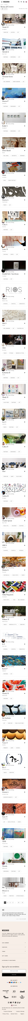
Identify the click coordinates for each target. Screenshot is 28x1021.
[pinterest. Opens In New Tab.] (13, 1002)
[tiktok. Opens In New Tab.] (19, 1002)
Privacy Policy (6, 1013)
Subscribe (14, 974)
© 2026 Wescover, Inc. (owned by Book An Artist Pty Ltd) (13, 1008)
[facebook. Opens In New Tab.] (11, 1002)
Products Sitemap (8, 1011)
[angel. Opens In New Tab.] (18, 1002)
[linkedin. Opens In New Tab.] (15, 1002)
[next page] (22, 902)
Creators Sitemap (20, 1011)
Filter (5, 8)
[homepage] (6, 1)
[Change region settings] (26, 2)
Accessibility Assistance (9, 960)
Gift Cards (5, 955)
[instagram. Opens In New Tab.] (9, 1002)
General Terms (14, 1013)
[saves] (21, 2)
